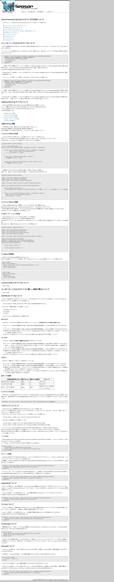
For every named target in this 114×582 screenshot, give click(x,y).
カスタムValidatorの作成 (11, 115)
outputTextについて (10, 36)
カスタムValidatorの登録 (11, 117)
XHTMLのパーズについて (11, 32)
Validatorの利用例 (9, 120)
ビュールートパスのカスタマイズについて (16, 25)
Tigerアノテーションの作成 (12, 118)
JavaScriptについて (9, 40)
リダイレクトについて (10, 34)
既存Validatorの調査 (10, 113)
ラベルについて (9, 38)
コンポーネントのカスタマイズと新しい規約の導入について (20, 31)
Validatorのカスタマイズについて (13, 27)
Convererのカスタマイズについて (13, 29)
